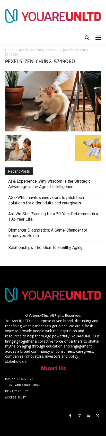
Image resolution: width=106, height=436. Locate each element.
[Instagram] (79, 416)
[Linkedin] (88, 416)
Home (9, 50)
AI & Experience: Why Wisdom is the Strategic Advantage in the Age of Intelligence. (49, 184)
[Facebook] (70, 416)
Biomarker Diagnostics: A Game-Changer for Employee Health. (47, 233)
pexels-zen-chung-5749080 (38, 50)
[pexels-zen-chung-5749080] (53, 130)
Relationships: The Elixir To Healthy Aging (45, 247)
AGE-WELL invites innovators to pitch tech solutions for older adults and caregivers (46, 200)
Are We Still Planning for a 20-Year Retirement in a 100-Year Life (53, 216)
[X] (97, 416)
